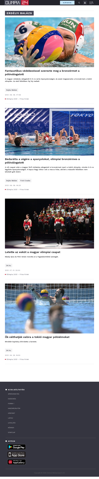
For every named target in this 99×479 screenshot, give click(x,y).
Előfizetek (67, 2)
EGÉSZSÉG (12, 399)
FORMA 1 (11, 403)
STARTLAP (11, 432)
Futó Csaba (25, 181)
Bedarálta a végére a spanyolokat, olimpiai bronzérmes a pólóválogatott (42, 161)
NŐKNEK (11, 427)
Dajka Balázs (11, 90)
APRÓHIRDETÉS (13, 394)
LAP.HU (10, 418)
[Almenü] (91, 2)
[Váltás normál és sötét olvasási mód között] (79, 2)
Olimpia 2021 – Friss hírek (17, 99)
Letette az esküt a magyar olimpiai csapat (32, 252)
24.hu (8, 265)
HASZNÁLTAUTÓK (14, 408)
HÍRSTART (11, 413)
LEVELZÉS (11, 423)
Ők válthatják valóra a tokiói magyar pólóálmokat (37, 336)
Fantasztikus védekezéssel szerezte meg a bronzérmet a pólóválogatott (42, 72)
